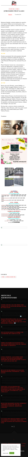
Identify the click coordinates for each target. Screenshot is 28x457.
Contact (4, 443)
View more (14, 301)
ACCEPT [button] (11, 453)
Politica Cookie (20, 445)
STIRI (3, 276)
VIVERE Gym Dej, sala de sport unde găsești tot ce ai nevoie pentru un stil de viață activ (13, 306)
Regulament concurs (14, 443)
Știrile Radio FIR (10, 276)
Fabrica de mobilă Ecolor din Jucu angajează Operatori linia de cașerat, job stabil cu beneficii (13, 344)
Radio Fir (10, 14)
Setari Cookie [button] (5, 453)
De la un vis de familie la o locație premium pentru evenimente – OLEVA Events (12, 371)
